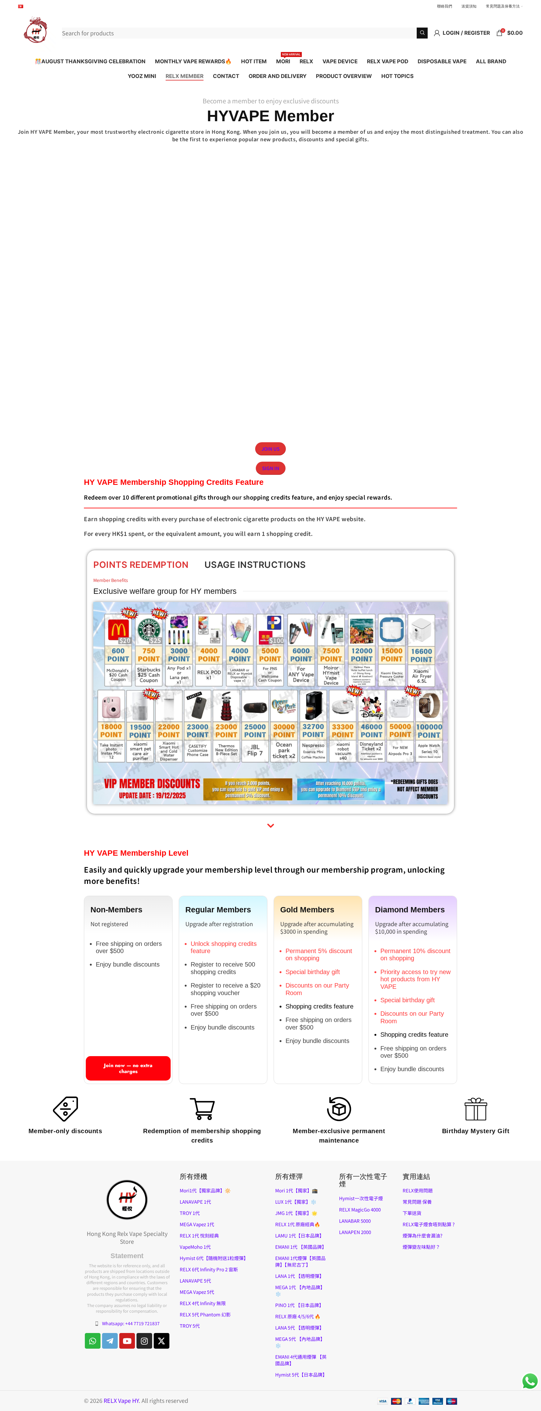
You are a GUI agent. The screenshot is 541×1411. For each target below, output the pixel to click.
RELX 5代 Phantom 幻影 (205, 1314)
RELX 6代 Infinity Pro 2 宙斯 (209, 1269)
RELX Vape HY (121, 1400)
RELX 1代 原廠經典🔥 (297, 1224)
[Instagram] (144, 1341)
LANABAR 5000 (355, 1220)
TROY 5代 (190, 1325)
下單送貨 (412, 1213)
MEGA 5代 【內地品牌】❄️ (300, 1342)
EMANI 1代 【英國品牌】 (301, 1246)
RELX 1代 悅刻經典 (199, 1235)
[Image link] (127, 1199)
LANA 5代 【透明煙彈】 (299, 1327)
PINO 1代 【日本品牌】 (299, 1305)
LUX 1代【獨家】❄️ (296, 1201)
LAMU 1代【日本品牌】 (299, 1235)
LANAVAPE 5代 (195, 1280)
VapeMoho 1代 (195, 1246)
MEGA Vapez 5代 (197, 1292)
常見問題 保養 (417, 1201)
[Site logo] (37, 32)
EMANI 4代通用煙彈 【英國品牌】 (301, 1360)
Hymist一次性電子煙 (361, 1198)
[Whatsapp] (92, 1341)
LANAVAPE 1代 (195, 1201)
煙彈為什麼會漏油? (422, 1235)
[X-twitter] (161, 1341)
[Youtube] (127, 1341)
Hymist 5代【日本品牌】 (301, 1374)
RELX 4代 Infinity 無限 (203, 1303)
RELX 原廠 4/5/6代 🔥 (298, 1316)
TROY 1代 (190, 1213)
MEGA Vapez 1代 (197, 1224)
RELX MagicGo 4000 (360, 1209)
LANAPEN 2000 (355, 1232)
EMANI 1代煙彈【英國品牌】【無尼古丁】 (300, 1261)
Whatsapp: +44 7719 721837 (131, 1323)
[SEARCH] (422, 33)
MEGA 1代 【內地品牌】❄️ (300, 1290)
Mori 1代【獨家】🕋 (296, 1190)
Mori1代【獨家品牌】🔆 (205, 1190)
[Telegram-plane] (110, 1341)
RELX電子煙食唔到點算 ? (429, 1224)
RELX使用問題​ (418, 1190)
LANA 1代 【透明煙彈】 (299, 1276)
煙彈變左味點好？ (421, 1246)
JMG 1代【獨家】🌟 (296, 1213)
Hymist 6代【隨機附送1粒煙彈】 (214, 1258)
